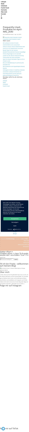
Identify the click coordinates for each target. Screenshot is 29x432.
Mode (2, 4)
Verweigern (14, 222)
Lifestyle (3, 2)
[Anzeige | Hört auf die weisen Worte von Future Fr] (14, 197)
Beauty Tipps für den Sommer (10, 50)
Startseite (4, 10)
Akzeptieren (15, 218)
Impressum (26, 242)
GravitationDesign (10, 238)
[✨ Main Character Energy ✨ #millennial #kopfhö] (14, 425)
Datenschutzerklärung (23, 244)
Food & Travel (5, 8)
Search (15, 259)
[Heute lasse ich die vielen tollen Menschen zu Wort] (14, 143)
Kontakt (3, 14)
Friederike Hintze (9, 34)
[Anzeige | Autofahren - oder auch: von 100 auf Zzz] (14, 117)
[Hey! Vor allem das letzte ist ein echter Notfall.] (14, 159)
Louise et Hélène (24, 238)
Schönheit (4, 6)
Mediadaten (26, 246)
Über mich (4, 12)
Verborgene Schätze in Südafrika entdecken (14, 70)
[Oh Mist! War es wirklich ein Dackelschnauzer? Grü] (14, 102)
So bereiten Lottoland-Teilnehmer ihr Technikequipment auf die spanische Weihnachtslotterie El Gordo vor (12, 73)
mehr (15, 226)
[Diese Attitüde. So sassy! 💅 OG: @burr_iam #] (14, 153)
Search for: (2, 257)
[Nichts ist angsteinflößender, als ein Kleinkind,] (14, 167)
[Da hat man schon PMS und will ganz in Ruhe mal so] (14, 92)
